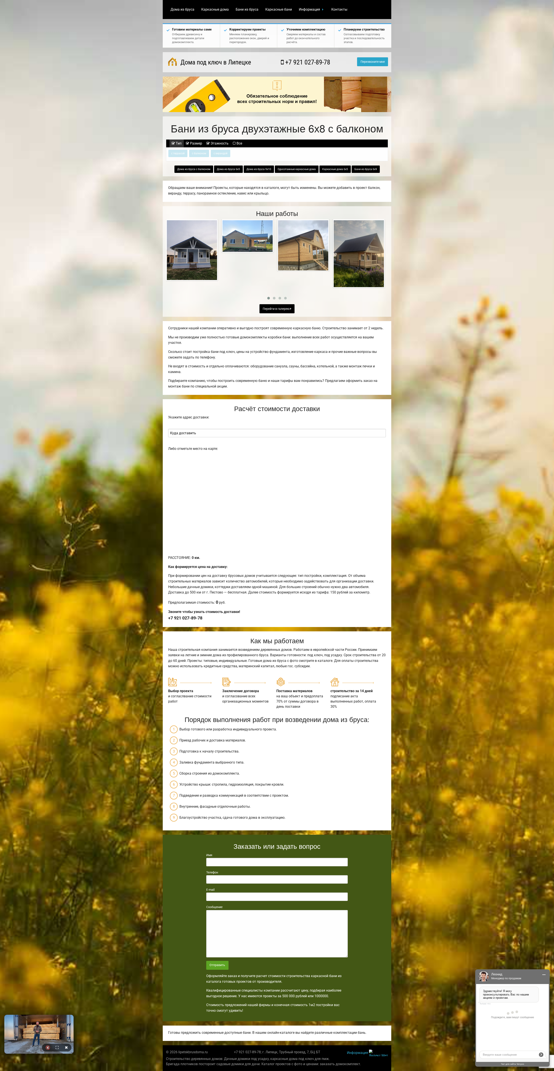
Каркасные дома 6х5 (335, 169)
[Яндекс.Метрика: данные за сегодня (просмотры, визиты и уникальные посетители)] (378, 1053)
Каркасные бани (278, 9)
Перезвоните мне (373, 62)
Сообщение (214, 907)
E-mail (210, 889)
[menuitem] (182, 9)
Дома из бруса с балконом (193, 169)
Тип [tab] (178, 143)
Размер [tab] (195, 143)
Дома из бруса (182, 9)
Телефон (212, 872)
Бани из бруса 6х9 (365, 169)
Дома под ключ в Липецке (215, 62)
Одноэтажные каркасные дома (297, 169)
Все (239, 143)
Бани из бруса (247, 9)
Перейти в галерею (276, 309)
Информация (309, 9)
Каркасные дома (215, 9)
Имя (209, 855)
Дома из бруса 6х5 (228, 169)
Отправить (217, 965)
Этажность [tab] (219, 143)
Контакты (339, 9)
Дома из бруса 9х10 (258, 169)
